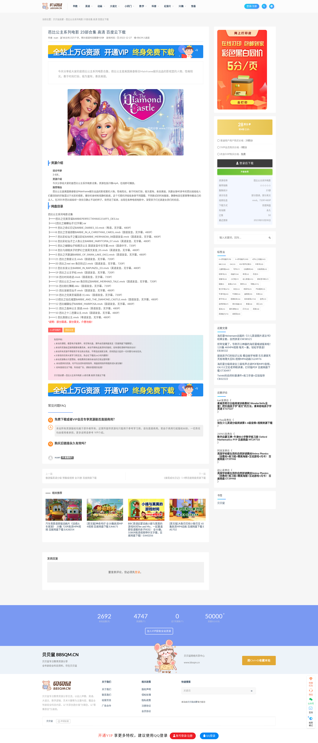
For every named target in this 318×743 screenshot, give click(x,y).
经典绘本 (235, 299)
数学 (243, 284)
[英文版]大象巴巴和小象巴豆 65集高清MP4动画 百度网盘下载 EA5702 (186, 526)
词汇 (259, 304)
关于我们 (106, 689)
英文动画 (237, 304)
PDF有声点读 (245, 264)
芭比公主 (69, 330)
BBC (222, 264)
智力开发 (224, 289)
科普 (259, 294)
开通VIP (105, 735)
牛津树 (236, 294)
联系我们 (106, 695)
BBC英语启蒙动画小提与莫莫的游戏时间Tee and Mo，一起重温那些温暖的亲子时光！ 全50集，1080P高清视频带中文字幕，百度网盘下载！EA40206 (145, 529)
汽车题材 (260, 289)
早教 (255, 284)
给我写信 (106, 700)
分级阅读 (262, 269)
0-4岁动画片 (225, 259)
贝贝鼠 (221, 503)
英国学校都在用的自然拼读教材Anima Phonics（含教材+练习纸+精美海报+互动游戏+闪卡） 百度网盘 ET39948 (244, 456)
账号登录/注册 (184, 735)
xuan (56, 38)
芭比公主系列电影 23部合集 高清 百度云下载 (87, 32)
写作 (236, 269)
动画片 (235, 274)
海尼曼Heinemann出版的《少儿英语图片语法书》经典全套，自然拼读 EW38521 (244, 337)
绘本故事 (250, 299)
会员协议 (146, 711)
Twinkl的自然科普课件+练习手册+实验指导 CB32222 (241, 377)
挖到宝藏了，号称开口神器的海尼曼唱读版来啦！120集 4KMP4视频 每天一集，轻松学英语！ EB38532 (244, 347)
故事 (232, 284)
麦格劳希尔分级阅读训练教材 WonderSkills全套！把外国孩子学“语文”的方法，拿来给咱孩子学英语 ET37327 (244, 406)
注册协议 (146, 706)
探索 (221, 284)
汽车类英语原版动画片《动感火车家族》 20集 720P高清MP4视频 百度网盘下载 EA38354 (63, 526)
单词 (246, 274)
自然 (263, 299)
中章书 (259, 264)
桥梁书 (248, 289)
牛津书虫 (223, 294)
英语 (249, 304)
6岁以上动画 (258, 259)
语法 (222, 309)
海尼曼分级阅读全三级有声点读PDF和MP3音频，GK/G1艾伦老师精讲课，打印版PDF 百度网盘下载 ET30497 (244, 367)
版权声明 (146, 689)
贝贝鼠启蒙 (58, 19)
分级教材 (248, 269)
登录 (137, 572)
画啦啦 (248, 294)
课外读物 (234, 309)
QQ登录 (210, 735)
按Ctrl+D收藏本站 (258, 660)
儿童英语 (224, 269)
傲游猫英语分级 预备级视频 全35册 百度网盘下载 (71, 478)
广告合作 (106, 706)
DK (232, 264)
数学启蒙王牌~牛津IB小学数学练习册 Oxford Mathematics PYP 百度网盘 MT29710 (242, 438)
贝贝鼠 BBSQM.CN (60, 655)
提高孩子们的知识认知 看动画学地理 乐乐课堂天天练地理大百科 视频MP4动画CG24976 (244, 357)
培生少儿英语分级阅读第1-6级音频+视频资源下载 (244, 423)
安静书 (223, 279)
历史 (255, 274)
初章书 (223, 274)
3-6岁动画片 (55, 330)
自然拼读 (223, 304)
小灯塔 (235, 279)
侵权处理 (146, 695)
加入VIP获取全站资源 (159, 631)
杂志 (236, 289)
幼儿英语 (248, 279)
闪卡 (246, 309)
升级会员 (245, 172)
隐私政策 (146, 700)
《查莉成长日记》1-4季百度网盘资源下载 (184, 478)
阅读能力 (223, 314)
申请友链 (64, 721)
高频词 (236, 314)
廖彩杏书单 (262, 279)
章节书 (223, 299)
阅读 (256, 309)
